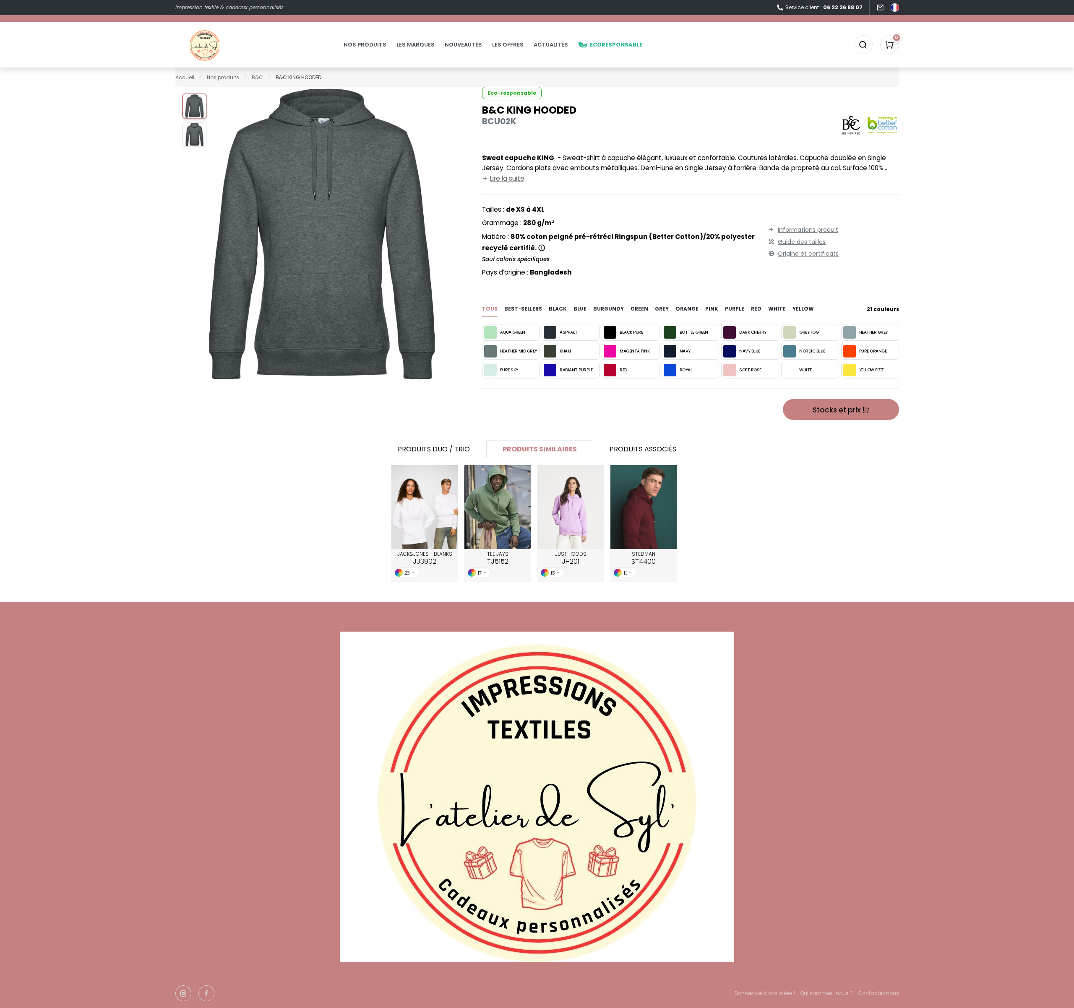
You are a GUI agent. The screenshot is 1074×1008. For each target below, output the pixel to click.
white (777, 308)
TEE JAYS (497, 558)
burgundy (608, 308)
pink (711, 308)
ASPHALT (569, 332)
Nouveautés (463, 45)
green (639, 308)
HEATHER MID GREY (518, 351)
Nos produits (365, 45)
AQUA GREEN (512, 332)
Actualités (551, 45)
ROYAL (686, 370)
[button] (194, 106)
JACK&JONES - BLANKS (424, 558)
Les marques (415, 45)
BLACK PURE (631, 332)
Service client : (824, 7)
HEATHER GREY (873, 332)
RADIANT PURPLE (576, 370)
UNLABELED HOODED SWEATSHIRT (497, 507)
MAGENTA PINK (634, 351)
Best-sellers (523, 308)
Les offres (508, 45)
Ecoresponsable (616, 45)
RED (623, 370)
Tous (490, 308)
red (756, 308)
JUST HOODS (571, 558)
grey (662, 308)
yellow (803, 308)
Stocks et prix (837, 410)
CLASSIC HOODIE (644, 507)
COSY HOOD (424, 507)
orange (687, 308)
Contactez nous (878, 993)
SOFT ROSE (750, 370)
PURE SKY (509, 370)
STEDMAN (643, 558)
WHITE (805, 370)
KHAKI (565, 351)
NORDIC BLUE (812, 351)
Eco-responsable (511, 92)
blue (580, 308)
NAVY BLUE (749, 351)
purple (734, 308)
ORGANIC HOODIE (570, 507)
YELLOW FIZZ (871, 370)
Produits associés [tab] (643, 449)
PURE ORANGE (873, 351)
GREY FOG (809, 332)
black (558, 308)
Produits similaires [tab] (540, 449)
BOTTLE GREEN (694, 332)
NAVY (685, 351)
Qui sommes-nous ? (826, 993)
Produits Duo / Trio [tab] (434, 449)
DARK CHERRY (752, 332)
